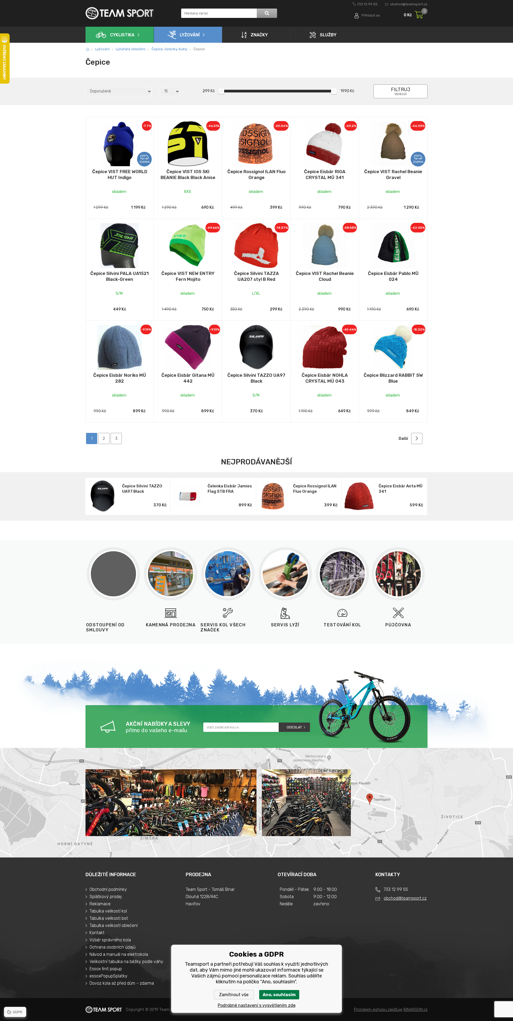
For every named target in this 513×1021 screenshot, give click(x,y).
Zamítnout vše (233, 994)
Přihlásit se (371, 15)
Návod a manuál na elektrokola (119, 954)
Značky (259, 34)
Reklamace (100, 903)
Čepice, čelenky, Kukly (169, 49)
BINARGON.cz (415, 1009)
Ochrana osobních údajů (112, 947)
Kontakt (97, 932)
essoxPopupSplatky (108, 976)
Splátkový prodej (106, 896)
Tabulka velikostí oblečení (114, 925)
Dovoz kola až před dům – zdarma (122, 983)
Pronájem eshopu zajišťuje (378, 1009)
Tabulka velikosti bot (109, 918)
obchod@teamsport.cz (409, 4)
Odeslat (294, 727)
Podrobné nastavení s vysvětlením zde (257, 1005)
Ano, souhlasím (279, 994)
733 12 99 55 (367, 4)
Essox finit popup (106, 968)
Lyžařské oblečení (130, 49)
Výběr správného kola (110, 939)
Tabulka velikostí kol (108, 911)
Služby (328, 34)
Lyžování (190, 34)
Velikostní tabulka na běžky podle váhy (126, 961)
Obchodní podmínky (108, 889)
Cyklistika (122, 34)
